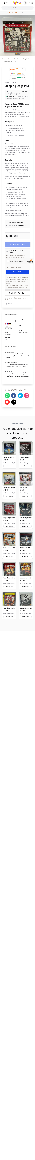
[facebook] (13, 395)
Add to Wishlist (19, 293)
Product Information (11, 314)
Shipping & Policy (10, 346)
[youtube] (7, 402)
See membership (12, 300)
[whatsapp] (7, 395)
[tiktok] (13, 402)
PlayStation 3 (27, 59)
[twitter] (20, 395)
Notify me (17, 272)
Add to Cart (9, 466)
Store (10, 59)
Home (4, 59)
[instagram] (26, 395)
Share (10, 304)
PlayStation (17, 59)
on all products (17, 13)
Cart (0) (31, 3)
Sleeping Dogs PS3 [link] (10, 61)
